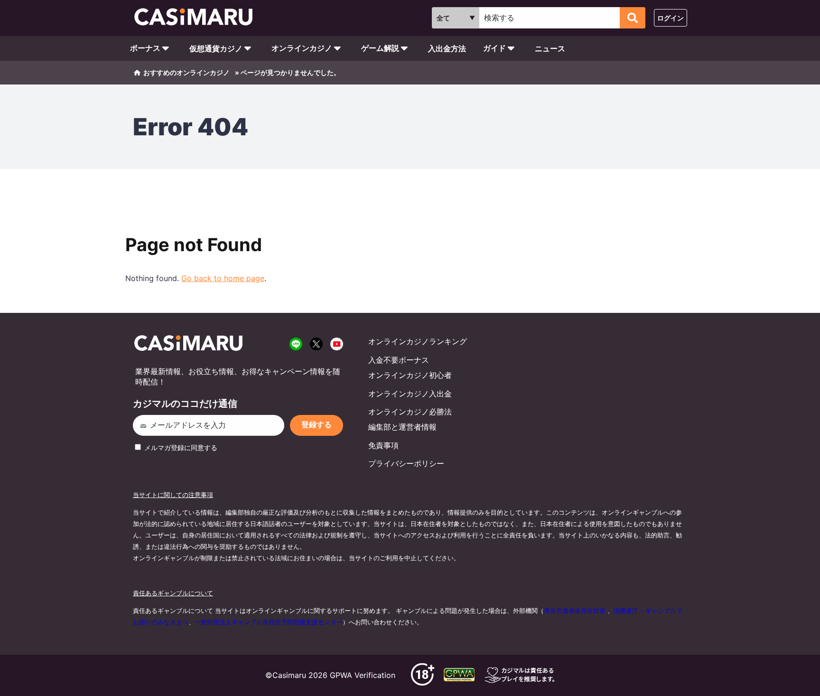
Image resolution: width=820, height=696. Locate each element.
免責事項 (383, 445)
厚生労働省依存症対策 (575, 610)
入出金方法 (447, 48)
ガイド (494, 48)
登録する (316, 425)
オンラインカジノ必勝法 (410, 411)
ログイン (670, 18)
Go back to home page (222, 278)
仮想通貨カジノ (215, 48)
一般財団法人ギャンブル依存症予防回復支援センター (269, 622)
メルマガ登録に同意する (179, 447)
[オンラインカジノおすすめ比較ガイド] (197, 18)
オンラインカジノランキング (417, 341)
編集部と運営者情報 (402, 427)
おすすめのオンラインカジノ (186, 72)
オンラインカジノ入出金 (410, 393)
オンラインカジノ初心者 (410, 375)
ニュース (550, 48)
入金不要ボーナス (398, 360)
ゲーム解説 (380, 48)
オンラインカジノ (301, 48)
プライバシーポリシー (406, 463)
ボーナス (145, 48)
